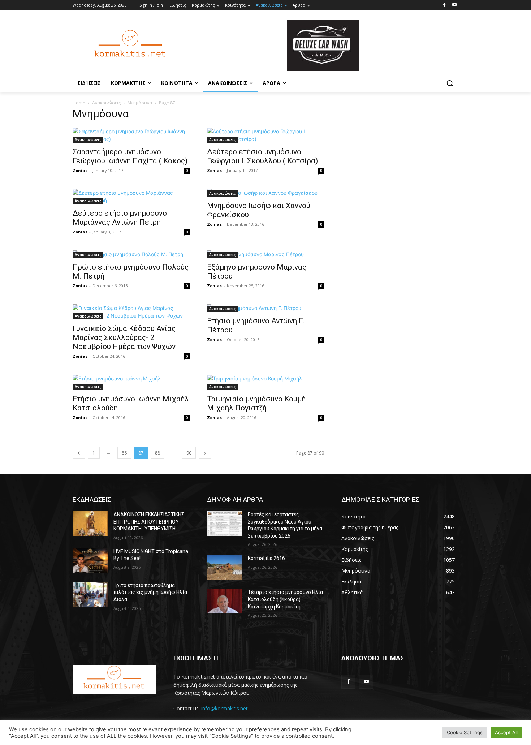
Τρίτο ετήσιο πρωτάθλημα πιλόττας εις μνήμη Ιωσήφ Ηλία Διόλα (150, 592)
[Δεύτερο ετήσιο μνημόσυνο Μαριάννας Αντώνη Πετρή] (131, 196)
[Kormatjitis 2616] (224, 567)
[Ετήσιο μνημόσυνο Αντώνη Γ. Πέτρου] (265, 308)
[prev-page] (79, 453)
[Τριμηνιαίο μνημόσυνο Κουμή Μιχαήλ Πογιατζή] (265, 382)
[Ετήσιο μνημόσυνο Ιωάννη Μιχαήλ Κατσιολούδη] (131, 382)
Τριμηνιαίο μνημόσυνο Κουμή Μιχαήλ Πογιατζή (256, 403)
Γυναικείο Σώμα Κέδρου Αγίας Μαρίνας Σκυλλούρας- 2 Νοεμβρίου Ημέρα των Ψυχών (124, 337)
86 (124, 453)
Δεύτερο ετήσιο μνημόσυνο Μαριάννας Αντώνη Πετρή (120, 218)
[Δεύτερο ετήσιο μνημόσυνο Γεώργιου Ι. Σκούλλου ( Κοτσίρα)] (265, 135)
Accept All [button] (506, 732)
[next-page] (205, 453)
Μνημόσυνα (140, 103)
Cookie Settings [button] (465, 732)
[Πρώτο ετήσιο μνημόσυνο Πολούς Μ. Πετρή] (131, 254)
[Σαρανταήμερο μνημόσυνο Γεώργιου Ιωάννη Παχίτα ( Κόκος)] (131, 135)
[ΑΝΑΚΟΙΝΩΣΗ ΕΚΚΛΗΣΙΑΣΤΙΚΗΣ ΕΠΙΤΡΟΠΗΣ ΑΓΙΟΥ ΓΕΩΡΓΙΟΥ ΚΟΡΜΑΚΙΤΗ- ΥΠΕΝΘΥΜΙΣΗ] (90, 523)
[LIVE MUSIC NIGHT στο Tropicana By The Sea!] (90, 560)
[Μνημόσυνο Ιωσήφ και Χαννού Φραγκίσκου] (265, 193)
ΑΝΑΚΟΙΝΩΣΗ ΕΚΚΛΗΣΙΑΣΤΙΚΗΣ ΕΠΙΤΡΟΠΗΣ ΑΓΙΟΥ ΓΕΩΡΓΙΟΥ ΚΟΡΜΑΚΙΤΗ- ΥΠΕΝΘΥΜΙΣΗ (148, 521)
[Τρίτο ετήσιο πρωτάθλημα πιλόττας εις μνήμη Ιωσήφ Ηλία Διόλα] (90, 594)
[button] (449, 83)
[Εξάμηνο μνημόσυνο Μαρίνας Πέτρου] (265, 254)
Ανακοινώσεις (106, 103)
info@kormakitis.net (224, 708)
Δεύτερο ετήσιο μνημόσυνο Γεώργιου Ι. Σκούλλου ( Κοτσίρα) (262, 156)
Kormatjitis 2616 (266, 558)
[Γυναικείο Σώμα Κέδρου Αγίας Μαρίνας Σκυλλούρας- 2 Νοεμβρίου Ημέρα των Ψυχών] (131, 311)
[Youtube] (454, 5)
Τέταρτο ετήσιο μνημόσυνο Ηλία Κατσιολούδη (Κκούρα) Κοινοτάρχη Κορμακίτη (285, 599)
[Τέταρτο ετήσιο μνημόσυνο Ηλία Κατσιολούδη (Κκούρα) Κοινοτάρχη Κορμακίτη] (224, 601)
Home (79, 103)
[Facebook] (444, 5)
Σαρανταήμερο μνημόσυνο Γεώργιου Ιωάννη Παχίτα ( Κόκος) (130, 156)
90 (188, 453)
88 (157, 453)
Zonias (80, 170)
